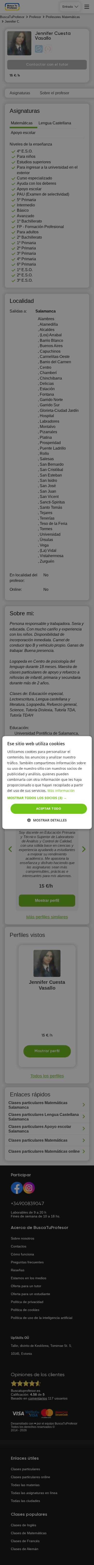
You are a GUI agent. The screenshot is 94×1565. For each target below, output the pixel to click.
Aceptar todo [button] (48, 808)
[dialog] (47, 782)
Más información (61, 790)
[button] (47, 798)
